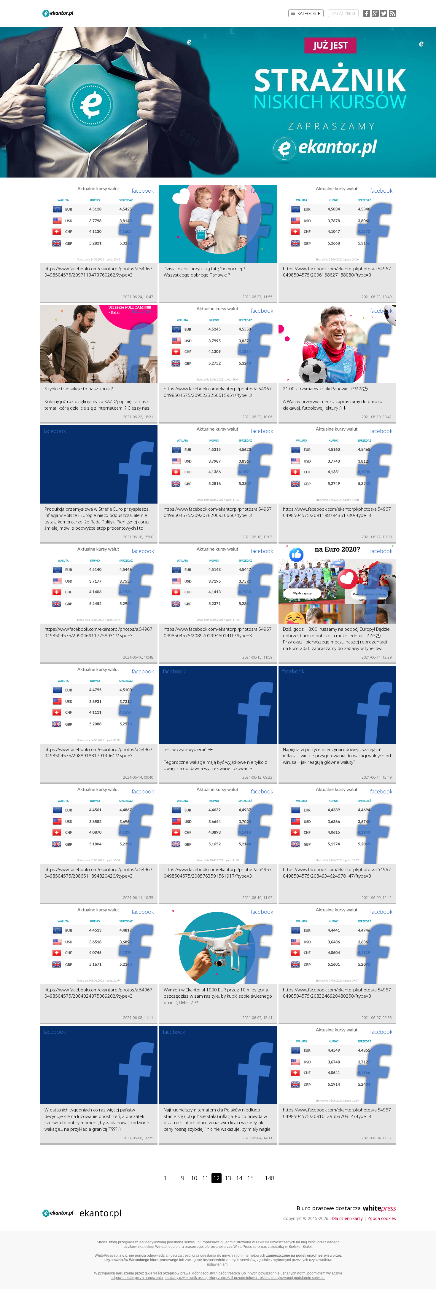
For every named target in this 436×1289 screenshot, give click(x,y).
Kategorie (308, 13)
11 (205, 1178)
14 (239, 1178)
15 (250, 1178)
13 (228, 1178)
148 (269, 1178)
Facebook (366, 13)
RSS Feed (392, 13)
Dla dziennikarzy (347, 1218)
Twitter (383, 13)
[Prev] (152, 1178)
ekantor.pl (100, 1213)
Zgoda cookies (381, 1218)
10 (194, 1178)
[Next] (284, 1178)
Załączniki (343, 13)
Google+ (375, 13)
